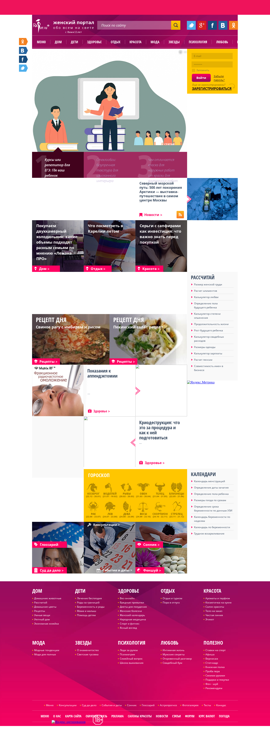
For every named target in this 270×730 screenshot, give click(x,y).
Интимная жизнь (173, 650)
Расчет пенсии (203, 360)
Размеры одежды (204, 347)
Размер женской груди (208, 284)
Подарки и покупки (217, 679)
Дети (74, 42)
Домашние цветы (45, 607)
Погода (224, 716)
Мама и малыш (86, 611)
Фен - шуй (211, 684)
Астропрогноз (168, 705)
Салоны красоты (140, 716)
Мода (155, 42)
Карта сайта (73, 716)
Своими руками (215, 675)
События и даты (112, 705)
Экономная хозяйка (46, 623)
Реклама (117, 716)
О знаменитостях (88, 650)
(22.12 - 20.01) (93, 495)
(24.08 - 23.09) (126, 514)
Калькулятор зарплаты (208, 353)
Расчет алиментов (205, 291)
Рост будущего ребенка (208, 330)
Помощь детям (86, 615)
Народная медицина (133, 619)
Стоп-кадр (211, 663)
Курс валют (207, 716)
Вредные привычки (132, 602)
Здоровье (94, 42)
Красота (136, 42)
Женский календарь (132, 615)
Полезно (243, 42)
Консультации (68, 705)
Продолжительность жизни (211, 324)
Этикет (209, 619)
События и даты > (117, 570)
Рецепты (39, 611)
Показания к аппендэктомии (102, 373)
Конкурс (221, 705)
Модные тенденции (46, 650)
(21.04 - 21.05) (160, 495)
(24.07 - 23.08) (110, 514)
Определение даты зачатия (211, 487)
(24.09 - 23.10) (143, 514)
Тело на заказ (213, 611)
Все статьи (166, 144)
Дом (58, 42)
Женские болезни (131, 611)
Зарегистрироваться (212, 88)
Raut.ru (121, 728)
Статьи (176, 716)
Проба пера (212, 671)
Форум (189, 716)
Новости (151, 214)
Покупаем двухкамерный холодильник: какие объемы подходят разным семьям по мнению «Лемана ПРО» (56, 242)
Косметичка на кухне (218, 602)
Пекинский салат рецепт (138, 326)
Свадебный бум (172, 663)
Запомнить (202, 70)
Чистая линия (214, 615)
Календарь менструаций (209, 481)
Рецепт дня (51, 319)
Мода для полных (45, 654)
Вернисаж (211, 658)
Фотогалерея (190, 705)
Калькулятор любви (206, 297)
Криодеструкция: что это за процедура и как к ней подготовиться (159, 430)
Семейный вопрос (131, 658)
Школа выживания (131, 663)
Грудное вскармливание (209, 533)
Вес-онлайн (127, 598)
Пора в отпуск (171, 602)
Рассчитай (40, 602)
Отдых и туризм (172, 598)
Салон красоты (214, 607)
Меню (41, 42)
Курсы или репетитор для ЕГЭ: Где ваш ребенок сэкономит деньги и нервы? (60, 167)
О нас (57, 716)
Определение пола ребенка (211, 494)
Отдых (115, 42)
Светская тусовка (88, 654)
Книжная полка (215, 667)
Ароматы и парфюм (217, 598)
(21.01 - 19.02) (110, 495)
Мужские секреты (174, 654)
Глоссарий (148, 705)
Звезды (174, 42)
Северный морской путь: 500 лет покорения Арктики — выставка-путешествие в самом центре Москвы (160, 191)
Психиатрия (127, 654)
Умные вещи (42, 615)
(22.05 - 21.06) (176, 495)
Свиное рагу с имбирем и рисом (68, 326)
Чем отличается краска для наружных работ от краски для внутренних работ (163, 167)
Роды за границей (88, 602)
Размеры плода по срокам (210, 500)
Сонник (131, 705)
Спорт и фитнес (129, 623)
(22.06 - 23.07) (93, 514)
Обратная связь (96, 716)
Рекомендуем (213, 688)
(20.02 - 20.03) (126, 495)
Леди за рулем (129, 650)
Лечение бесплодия (89, 598)
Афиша (210, 654)
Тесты (207, 705)
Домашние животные (47, 598)
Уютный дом (42, 619)
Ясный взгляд (128, 628)
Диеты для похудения (133, 607)
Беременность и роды (90, 607)
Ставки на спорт (215, 650)
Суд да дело (89, 705)
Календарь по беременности (212, 527)
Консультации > (106, 525)
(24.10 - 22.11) (160, 514)
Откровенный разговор (177, 658)
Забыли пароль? (219, 78)
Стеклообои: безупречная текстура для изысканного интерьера (107, 167)
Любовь (222, 42)
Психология (198, 42)
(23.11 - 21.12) (176, 514)
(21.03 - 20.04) (143, 495)
